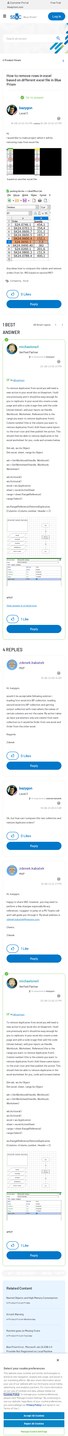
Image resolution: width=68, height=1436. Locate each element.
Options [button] (63, 60)
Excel (25, 280)
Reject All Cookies (34, 1423)
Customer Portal (18, 2)
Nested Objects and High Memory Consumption (32, 1297)
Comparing (15, 280)
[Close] (58, 1360)
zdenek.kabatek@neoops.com (23, 919)
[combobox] (34, 38)
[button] (13, 294)
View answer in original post (22, 605)
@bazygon (18, 380)
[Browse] (6, 16)
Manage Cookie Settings (34, 1431)
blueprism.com (15, 6)
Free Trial (56, 2)
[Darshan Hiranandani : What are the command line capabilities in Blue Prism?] (62, 324)
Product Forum (13, 60)
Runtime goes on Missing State (23, 1330)
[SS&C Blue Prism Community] (23, 16)
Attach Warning (15, 1314)
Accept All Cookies (34, 1415)
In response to (43, 356)
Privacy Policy (33, 1404)
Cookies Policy (11, 1394)
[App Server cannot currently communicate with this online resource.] (56, 324)
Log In (56, 16)
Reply (34, 304)
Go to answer (35, 97)
